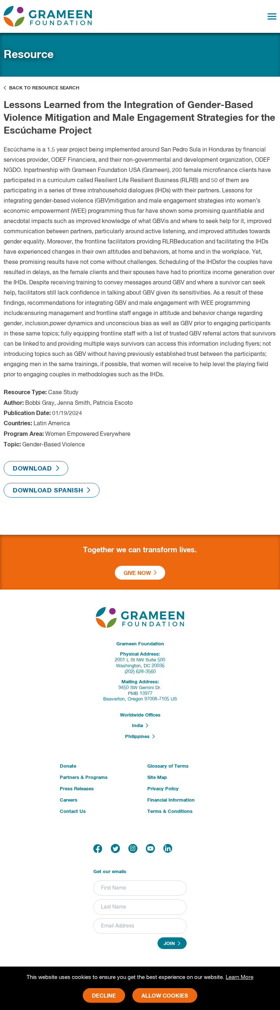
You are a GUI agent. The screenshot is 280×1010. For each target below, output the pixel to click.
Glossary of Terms (167, 766)
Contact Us (73, 811)
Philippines (138, 736)
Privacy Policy (163, 789)
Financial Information (171, 800)
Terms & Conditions (169, 811)
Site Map (157, 777)
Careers (68, 800)
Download (34, 469)
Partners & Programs (84, 777)
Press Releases (77, 789)
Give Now (139, 573)
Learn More (239, 977)
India (139, 726)
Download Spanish (50, 491)
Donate (68, 766)
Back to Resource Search (42, 88)
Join (171, 943)
